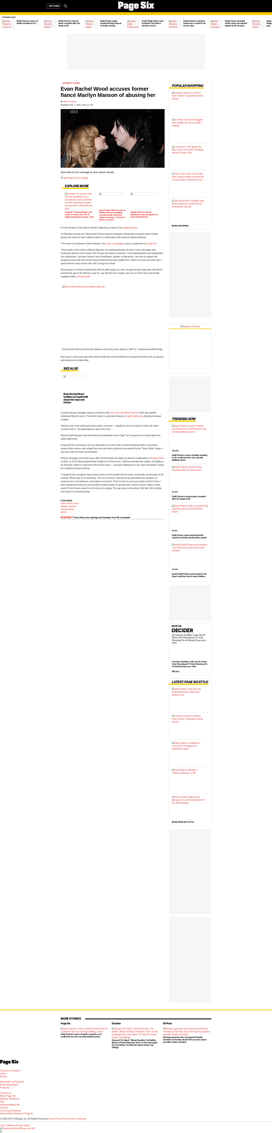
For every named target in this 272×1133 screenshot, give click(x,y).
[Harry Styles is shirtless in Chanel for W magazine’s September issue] (190, 753)
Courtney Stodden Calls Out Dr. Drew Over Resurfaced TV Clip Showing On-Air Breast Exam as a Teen (190, 664)
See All (176, 671)
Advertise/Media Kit (10, 1104)
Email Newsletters (9, 1084)
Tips (2, 1102)
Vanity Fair (151, 243)
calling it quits (83, 276)
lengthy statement (134, 416)
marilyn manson (69, 506)
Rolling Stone (157, 458)
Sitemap (81, 1119)
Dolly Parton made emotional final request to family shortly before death (189, 536)
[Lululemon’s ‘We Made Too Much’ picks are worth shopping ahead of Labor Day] (190, 156)
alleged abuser (130, 227)
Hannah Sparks (70, 101)
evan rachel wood (69, 503)
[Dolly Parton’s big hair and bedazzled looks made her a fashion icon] (190, 699)
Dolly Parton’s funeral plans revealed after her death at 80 (189, 497)
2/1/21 (64, 512)
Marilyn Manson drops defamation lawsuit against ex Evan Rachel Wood (144, 214)
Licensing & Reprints (10, 1110)
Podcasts (4, 1087)
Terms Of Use (55, 1119)
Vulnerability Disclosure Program (16, 1113)
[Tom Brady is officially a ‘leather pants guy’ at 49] (190, 780)
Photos (3, 1076)
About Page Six (8, 1096)
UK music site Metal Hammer (124, 412)
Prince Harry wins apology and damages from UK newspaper (102, 517)
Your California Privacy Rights (15, 1125)
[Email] (72, 6)
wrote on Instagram (115, 243)
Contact (4, 1107)
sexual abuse (67, 509)
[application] (113, 138)
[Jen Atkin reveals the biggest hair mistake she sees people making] (190, 129)
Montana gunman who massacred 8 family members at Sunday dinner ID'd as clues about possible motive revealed (184, 1039)
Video (3, 1073)
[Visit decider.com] (182, 632)
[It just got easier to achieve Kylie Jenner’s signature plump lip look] (190, 102)
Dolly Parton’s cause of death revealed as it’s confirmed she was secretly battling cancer (189, 457)
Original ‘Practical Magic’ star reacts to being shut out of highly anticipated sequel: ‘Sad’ (79, 214)
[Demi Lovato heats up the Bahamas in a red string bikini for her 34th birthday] (190, 807)
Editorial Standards (9, 1099)
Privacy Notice (69, 1119)
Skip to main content (10, 20)
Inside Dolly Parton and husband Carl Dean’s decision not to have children (189, 575)
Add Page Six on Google (75, 178)
